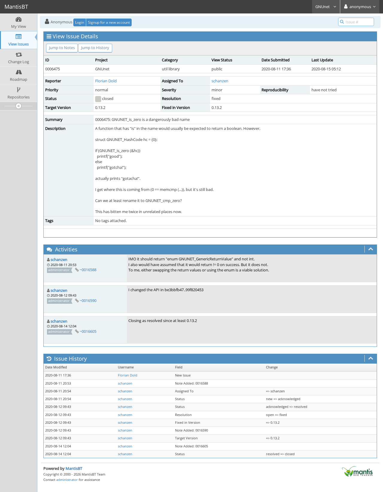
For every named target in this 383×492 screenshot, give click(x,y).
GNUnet (323, 6)
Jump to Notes (62, 47)
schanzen (220, 80)
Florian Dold (106, 80)
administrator (67, 479)
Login (79, 22)
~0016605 (88, 331)
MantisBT (74, 468)
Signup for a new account (109, 22)
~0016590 (88, 300)
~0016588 (88, 269)
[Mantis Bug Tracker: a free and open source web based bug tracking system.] (357, 471)
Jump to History (95, 47)
